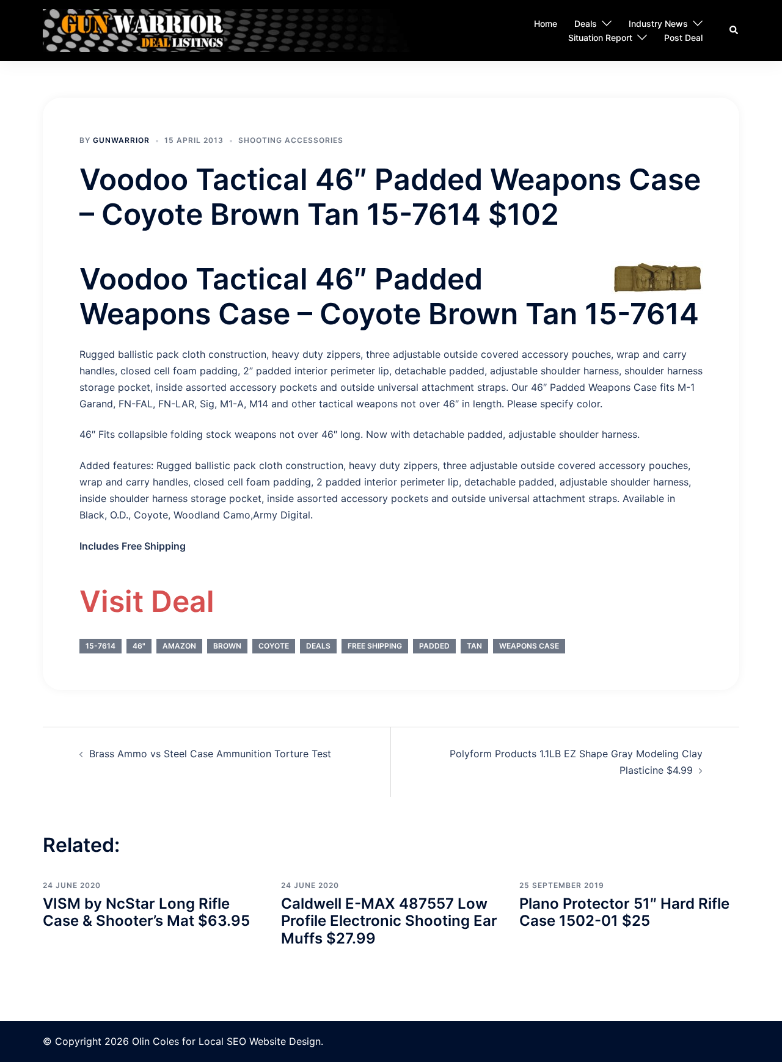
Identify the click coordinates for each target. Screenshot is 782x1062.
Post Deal (683, 37)
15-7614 (100, 645)
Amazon (179, 645)
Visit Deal (146, 601)
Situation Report (600, 37)
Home (545, 23)
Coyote (273, 645)
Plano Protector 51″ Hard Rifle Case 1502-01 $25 (624, 912)
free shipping (375, 645)
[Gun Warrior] (249, 30)
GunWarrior (121, 140)
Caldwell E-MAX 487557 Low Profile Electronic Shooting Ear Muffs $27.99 (389, 921)
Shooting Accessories (290, 140)
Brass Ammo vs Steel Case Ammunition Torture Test (210, 753)
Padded (434, 645)
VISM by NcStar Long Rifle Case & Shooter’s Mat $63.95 (146, 912)
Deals (585, 23)
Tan (474, 645)
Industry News (658, 23)
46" (139, 645)
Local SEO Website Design (260, 1041)
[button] (734, 30)
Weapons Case (529, 645)
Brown (227, 645)
